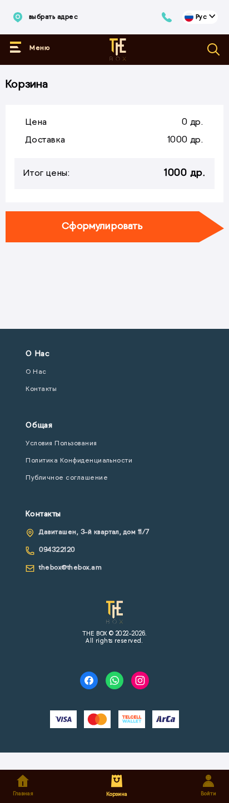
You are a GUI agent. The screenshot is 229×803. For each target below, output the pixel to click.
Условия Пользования (61, 443)
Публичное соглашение (67, 478)
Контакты (41, 389)
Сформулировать (102, 227)
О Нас (36, 372)
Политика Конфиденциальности (79, 461)
